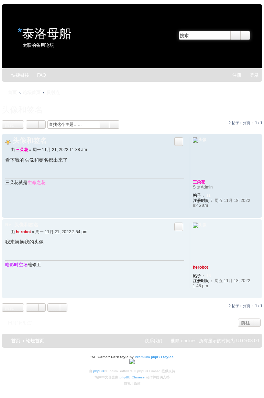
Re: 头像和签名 (21, 224)
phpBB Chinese (132, 377)
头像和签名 (22, 109)
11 (208, 195)
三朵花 (199, 182)
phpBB (98, 371)
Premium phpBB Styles (154, 357)
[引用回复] (178, 141)
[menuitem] (38, 75)
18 (208, 275)
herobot (200, 267)
